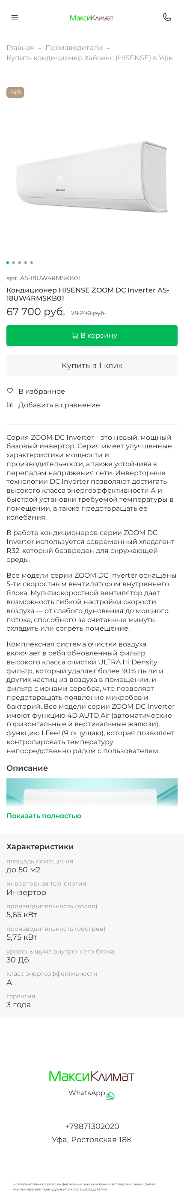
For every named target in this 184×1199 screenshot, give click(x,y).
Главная (20, 48)
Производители (74, 48)
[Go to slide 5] (31, 262)
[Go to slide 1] (7, 262)
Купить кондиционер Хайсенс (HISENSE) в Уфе (89, 58)
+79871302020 (92, 1126)
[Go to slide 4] (25, 262)
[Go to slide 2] (13, 262)
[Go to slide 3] (19, 262)
